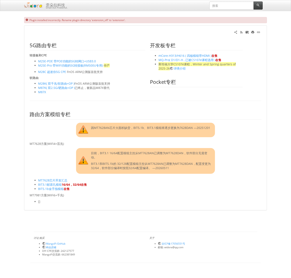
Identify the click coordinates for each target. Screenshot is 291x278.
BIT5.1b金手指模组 (51, 189)
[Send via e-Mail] (247, 32)
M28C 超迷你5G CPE (52, 72)
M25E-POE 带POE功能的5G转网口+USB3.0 (67, 61)
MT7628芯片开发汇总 (52, 180)
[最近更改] (241, 32)
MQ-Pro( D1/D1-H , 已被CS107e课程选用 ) (186, 60)
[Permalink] (258, 32)
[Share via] (236, 32)
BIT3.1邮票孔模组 (50, 184)
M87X (42, 92)
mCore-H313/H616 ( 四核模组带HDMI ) (185, 56)
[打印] (253, 32)
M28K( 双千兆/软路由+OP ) (56, 83)
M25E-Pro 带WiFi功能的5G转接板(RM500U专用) (70, 65)
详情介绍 (180, 68)
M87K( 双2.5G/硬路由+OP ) (56, 88)
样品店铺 (51, 247)
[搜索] (258, 5)
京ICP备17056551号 (173, 243)
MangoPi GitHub (55, 243)
